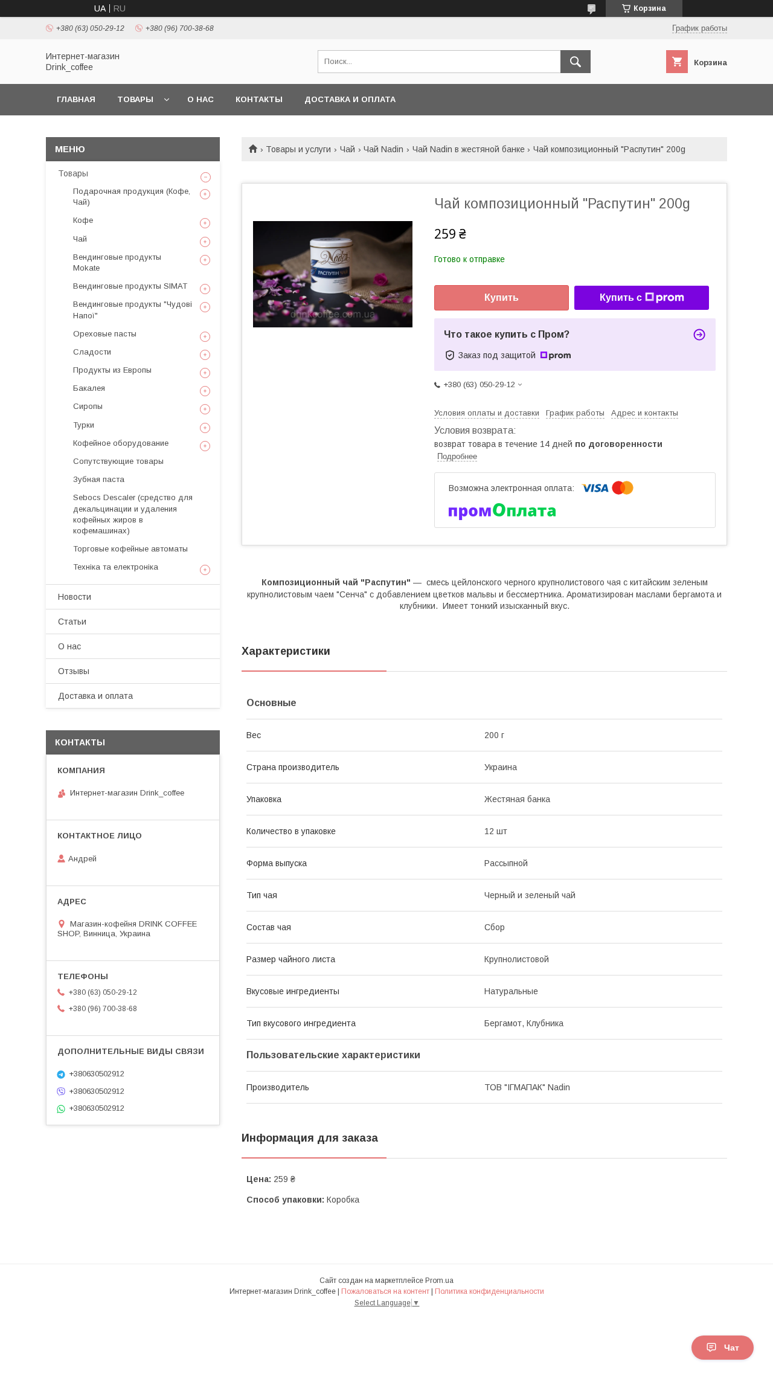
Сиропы (88, 406)
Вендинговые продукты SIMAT (130, 286)
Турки (83, 424)
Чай (347, 149)
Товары (135, 99)
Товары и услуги (298, 149)
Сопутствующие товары (118, 461)
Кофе (83, 220)
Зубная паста (98, 479)
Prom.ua (439, 1280)
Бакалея (89, 388)
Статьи (72, 621)
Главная (76, 99)
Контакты (259, 99)
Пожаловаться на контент (385, 1291)
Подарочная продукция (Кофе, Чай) (131, 197)
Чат (731, 1347)
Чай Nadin (383, 149)
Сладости (92, 351)
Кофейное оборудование (120, 443)
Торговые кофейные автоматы (130, 548)
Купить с (621, 297)
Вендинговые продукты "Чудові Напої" (132, 310)
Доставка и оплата (350, 99)
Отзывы (73, 671)
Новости (74, 597)
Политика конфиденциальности (489, 1291)
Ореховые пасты (104, 333)
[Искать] (575, 61)
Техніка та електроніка (115, 566)
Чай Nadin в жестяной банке (468, 149)
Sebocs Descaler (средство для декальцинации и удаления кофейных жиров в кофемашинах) (133, 514)
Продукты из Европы (112, 369)
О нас (200, 99)
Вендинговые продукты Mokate (117, 262)
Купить (501, 297)
